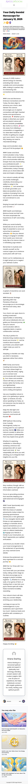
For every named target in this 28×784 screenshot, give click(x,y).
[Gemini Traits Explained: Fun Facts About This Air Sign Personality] (14, 764)
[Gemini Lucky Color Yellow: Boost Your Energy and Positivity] (14, 742)
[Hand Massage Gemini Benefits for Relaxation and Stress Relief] (14, 720)
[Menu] (14, 5)
